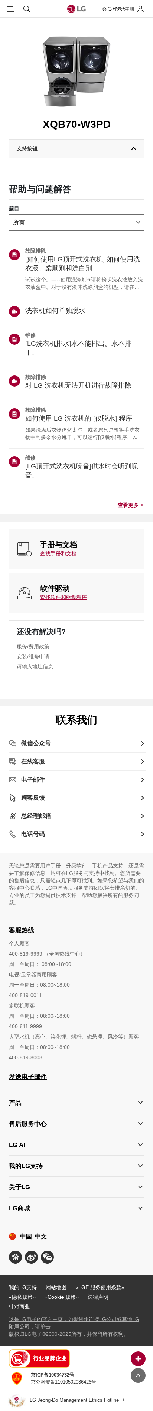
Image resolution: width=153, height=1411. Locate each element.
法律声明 (98, 1297)
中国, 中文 (33, 1236)
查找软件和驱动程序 (63, 597)
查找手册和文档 (58, 553)
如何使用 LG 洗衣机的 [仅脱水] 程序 (78, 418)
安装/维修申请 (33, 656)
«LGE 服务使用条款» (99, 1287)
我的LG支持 (23, 1287)
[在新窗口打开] (15, 1257)
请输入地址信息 (35, 666)
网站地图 (56, 1287)
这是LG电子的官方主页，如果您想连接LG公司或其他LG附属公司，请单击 (74, 1323)
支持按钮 (27, 148)
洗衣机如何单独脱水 (55, 310)
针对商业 (19, 1307)
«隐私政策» (22, 1297)
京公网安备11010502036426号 (63, 1378)
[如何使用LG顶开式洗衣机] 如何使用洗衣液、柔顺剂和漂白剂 (82, 263)
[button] (76, 1123)
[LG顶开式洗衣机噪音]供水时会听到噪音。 (81, 470)
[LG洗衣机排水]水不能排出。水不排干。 (78, 348)
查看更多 (128, 505)
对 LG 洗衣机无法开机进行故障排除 (78, 385)
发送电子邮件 (28, 1076)
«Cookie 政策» (62, 1297)
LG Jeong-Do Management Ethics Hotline (75, 1400)
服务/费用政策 (33, 646)
